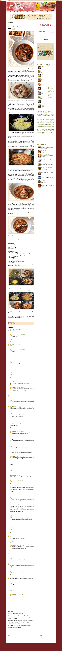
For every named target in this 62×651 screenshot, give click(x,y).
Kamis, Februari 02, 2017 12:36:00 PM (21, 445)
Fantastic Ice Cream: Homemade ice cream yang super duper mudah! (47, 146)
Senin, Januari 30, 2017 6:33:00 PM (17, 329)
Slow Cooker (50, 130)
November (49, 74)
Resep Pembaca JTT (46, 128)
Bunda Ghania (11, 563)
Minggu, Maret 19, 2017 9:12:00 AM (16, 486)
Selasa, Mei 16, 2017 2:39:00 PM (20, 545)
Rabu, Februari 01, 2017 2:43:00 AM (16, 420)
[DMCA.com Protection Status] (10, 22)
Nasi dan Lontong (40, 126)
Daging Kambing (45, 115)
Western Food (45, 133)
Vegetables (43, 133)
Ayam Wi (11, 241)
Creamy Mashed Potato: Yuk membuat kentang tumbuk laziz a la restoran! (43, 97)
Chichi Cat (43, 114)
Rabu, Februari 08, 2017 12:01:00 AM (16, 475)
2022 (47, 67)
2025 (47, 65)
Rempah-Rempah (41, 128)
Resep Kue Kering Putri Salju (42, 101)
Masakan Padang (48, 123)
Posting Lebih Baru (10, 628)
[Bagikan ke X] (13, 323)
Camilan (37, 114)
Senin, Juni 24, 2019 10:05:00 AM (20, 594)
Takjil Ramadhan (39, 131)
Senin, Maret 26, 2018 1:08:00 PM (16, 577)
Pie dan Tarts (52, 127)
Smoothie (53, 130)
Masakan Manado (39, 123)
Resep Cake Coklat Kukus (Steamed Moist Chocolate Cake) (43, 105)
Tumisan (46, 132)
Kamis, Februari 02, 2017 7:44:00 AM (16, 437)
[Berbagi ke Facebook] (14, 323)
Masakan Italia (51, 122)
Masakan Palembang (52, 123)
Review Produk (50, 128)
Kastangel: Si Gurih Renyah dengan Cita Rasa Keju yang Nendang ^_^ (43, 75)
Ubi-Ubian (53, 132)
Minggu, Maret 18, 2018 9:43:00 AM (17, 563)
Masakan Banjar (46, 121)
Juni (48, 79)
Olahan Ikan (38, 127)
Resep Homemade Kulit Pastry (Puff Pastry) (45, 154)
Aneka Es (38, 111)
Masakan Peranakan (39, 124)
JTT (10, 11)
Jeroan (40, 119)
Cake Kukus (46, 113)
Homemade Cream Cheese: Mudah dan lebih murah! (43, 92)
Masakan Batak (50, 121)
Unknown (11, 344)
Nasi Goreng (45, 126)
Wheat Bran (48, 133)
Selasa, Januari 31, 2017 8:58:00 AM (21, 334)
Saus (47, 129)
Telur (50, 131)
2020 (47, 69)
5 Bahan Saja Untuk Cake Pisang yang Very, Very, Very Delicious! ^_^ (43, 71)
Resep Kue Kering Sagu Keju (42, 88)
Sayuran (50, 129)
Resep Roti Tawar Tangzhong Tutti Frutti (50, 87)
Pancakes (42, 127)
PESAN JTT (44, 11)
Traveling (42, 132)
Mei (48, 80)
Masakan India (44, 122)
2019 (47, 70)
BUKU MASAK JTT (28, 11)
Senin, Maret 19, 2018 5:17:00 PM (20, 571)
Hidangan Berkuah (51, 116)
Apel (40, 111)
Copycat (38, 115)
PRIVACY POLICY (49, 11)
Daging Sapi (50, 115)
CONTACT (17, 11)
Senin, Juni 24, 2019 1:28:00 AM (15, 588)
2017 (47, 72)
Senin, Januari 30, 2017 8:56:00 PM (16, 344)
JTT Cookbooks (43, 119)
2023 (47, 66)
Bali (49, 111)
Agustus (48, 77)
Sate (44, 129)
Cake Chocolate (38, 113)
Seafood (38, 130)
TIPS (37, 11)
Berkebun (41, 112)
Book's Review (49, 112)
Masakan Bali (38, 121)
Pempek (50, 127)
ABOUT (14, 11)
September (49, 76)
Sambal (42, 129)
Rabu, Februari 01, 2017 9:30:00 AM (21, 431)
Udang (38, 133)
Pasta (44, 127)
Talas (42, 131)
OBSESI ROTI (34, 11)
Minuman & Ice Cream (46, 125)
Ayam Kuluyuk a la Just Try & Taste (12, 240)
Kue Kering (50, 120)
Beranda (21, 628)
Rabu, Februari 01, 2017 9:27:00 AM (21, 387)
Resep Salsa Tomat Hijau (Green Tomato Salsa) (50, 94)
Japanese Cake (38, 119)
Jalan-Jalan (50, 118)
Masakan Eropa (41, 122)
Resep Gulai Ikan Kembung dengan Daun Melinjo (50, 88)
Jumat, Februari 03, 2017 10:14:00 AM (21, 456)
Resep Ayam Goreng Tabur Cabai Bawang (50, 90)
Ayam (9, 324)
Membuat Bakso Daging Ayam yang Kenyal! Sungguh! (47, 163)
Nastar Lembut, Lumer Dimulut (42, 66)
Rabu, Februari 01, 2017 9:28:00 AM (21, 400)
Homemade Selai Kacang (43, 184)
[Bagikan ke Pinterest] (15, 323)
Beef (37, 112)
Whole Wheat (51, 133)
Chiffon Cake (47, 114)
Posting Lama (32, 628)
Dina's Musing (11, 406)
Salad (38, 129)
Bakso (47, 111)
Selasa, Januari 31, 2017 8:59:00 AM (21, 361)
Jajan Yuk (47, 118)
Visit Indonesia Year (12, 535)
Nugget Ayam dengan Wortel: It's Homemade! (43, 84)
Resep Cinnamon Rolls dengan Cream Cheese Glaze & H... (50, 97)
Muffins (51, 125)
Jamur (52, 118)
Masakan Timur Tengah (49, 124)
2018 (47, 71)
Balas (10, 331)
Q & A (40, 11)
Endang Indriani (14, 334)
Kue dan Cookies (45, 120)
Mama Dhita (11, 329)
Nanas (53, 125)
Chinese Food (12, 324)
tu (44, 132)
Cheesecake (40, 114)
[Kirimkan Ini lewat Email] (11, 323)
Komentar (42, 638)
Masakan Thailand (44, 124)
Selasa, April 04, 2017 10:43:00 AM (16, 523)
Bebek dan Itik (52, 111)
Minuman (42, 125)
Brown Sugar (52, 112)
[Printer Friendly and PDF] (9, 323)
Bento (38, 112)
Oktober (48, 75)
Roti (53, 128)
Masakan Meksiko (44, 123)
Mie (38, 125)
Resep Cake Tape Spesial (43, 150)
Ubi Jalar (50, 132)
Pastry (47, 127)
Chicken (45, 114)
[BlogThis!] (12, 323)
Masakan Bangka (42, 121)
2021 (47, 68)
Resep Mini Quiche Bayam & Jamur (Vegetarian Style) (50, 95)
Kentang (53, 119)
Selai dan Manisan (42, 130)
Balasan (11, 360)
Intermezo (42, 118)
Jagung (45, 118)
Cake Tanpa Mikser (51, 113)
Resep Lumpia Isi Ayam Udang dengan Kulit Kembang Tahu (50, 92)
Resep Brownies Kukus (43, 180)
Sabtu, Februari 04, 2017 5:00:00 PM (16, 462)
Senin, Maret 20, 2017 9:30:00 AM (21, 497)
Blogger (41, 640)
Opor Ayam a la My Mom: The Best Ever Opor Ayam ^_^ (47, 167)
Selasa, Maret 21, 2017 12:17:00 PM (16, 504)
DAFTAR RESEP (22, 11)
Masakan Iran (47, 122)
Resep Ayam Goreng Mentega (50, 85)
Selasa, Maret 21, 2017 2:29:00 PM (21, 516)
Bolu (43, 112)
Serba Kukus (47, 130)
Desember (49, 73)
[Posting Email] (18, 322)
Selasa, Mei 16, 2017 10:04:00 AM (18, 535)
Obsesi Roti (51, 126)
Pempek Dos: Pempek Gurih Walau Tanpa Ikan (42, 79)
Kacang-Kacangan (48, 119)
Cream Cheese (41, 115)
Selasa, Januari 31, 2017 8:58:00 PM (17, 406)
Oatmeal (48, 126)
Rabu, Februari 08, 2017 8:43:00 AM (21, 480)
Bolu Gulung (46, 112)
